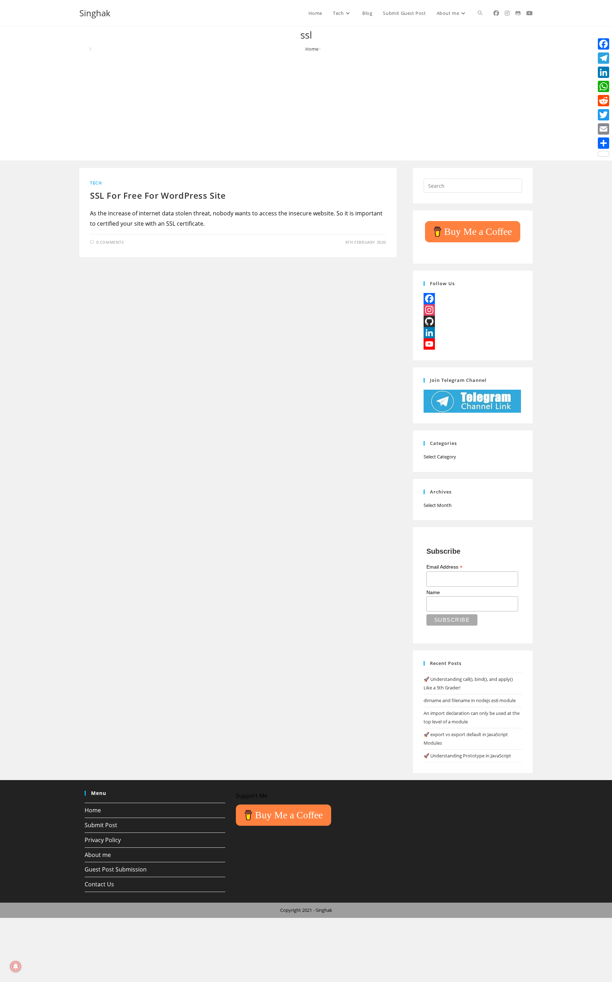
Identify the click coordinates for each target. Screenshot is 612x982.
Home (93, 810)
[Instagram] (473, 310)
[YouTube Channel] (473, 344)
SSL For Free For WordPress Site (158, 195)
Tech (96, 183)
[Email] (603, 129)
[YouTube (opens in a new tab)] (529, 13)
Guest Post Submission (116, 869)
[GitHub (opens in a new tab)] (517, 13)
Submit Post (101, 825)
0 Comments (110, 242)
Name (433, 592)
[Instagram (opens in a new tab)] (507, 13)
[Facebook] (473, 298)
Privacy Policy (103, 840)
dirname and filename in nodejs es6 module (470, 700)
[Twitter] (603, 115)
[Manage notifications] (15, 966)
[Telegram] (603, 58)
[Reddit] (603, 101)
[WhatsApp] (603, 86)
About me (98, 855)
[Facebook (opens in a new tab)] (496, 13)
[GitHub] (473, 321)
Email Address (444, 567)
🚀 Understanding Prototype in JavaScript (467, 755)
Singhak (94, 13)
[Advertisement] (306, 105)
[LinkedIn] (473, 332)
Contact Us (99, 884)
